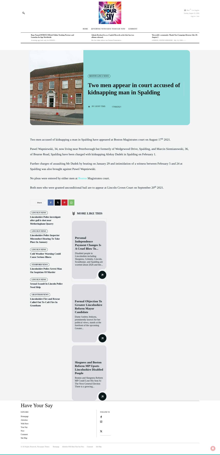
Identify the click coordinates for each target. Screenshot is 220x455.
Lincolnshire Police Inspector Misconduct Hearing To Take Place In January (45, 238)
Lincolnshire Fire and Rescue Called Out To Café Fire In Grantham (45, 302)
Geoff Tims (100, 106)
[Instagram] (101, 421)
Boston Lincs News (99, 76)
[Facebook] (51, 203)
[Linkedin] (101, 426)
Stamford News (40, 265)
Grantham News (40, 295)
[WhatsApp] (71, 203)
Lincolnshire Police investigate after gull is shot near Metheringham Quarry (45, 220)
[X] (58, 203)
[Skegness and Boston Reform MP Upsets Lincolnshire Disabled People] (89, 351)
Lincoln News (39, 213)
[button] (23, 13)
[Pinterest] (64, 203)
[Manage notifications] (213, 448)
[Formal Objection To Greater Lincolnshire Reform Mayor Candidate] (89, 290)
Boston (82, 178)
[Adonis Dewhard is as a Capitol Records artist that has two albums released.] (85, 37)
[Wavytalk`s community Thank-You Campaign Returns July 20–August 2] (146, 37)
